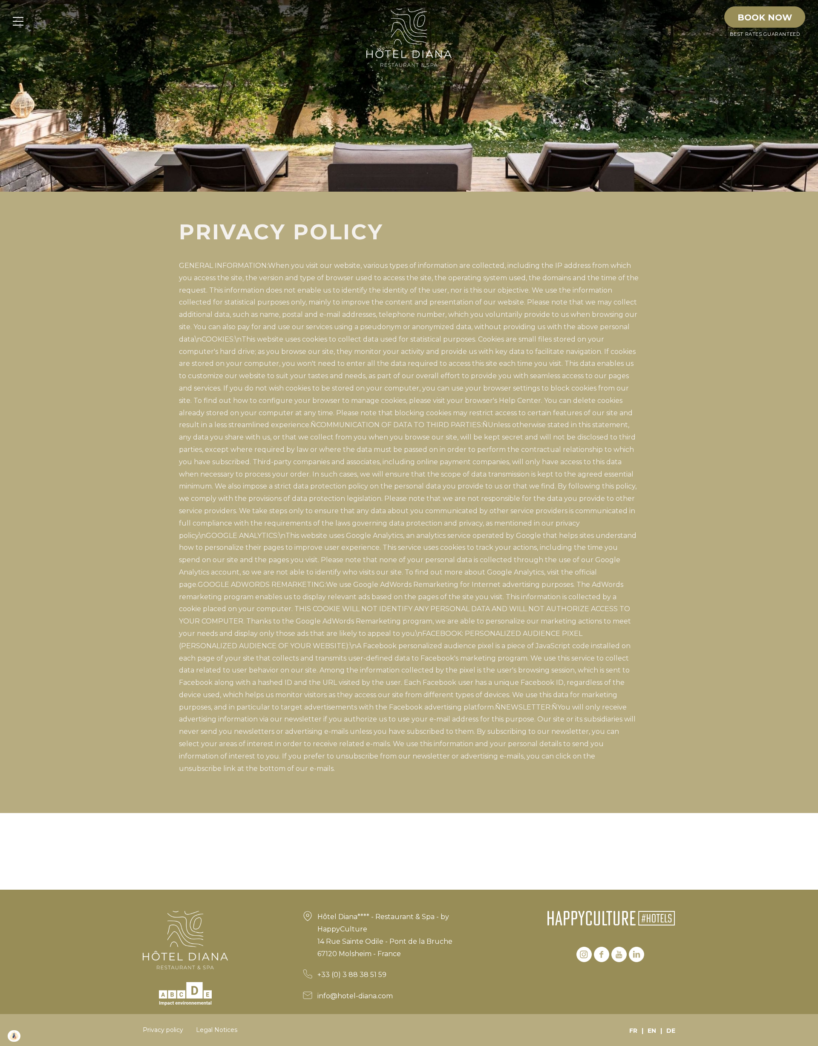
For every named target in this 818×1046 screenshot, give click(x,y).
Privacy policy (163, 1030)
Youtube (619, 954)
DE (670, 1031)
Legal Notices (216, 1030)
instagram (584, 954)
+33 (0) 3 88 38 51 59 (351, 975)
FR (633, 1031)
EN (652, 1031)
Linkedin (636, 954)
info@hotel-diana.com (355, 996)
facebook (601, 954)
